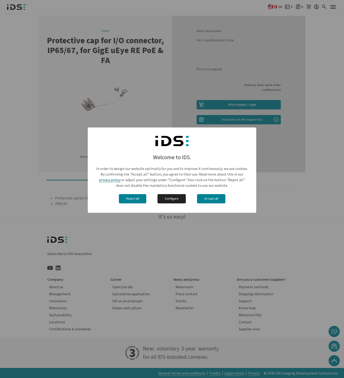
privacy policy (110, 180)
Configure (172, 198)
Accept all (211, 198)
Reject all (132, 198)
